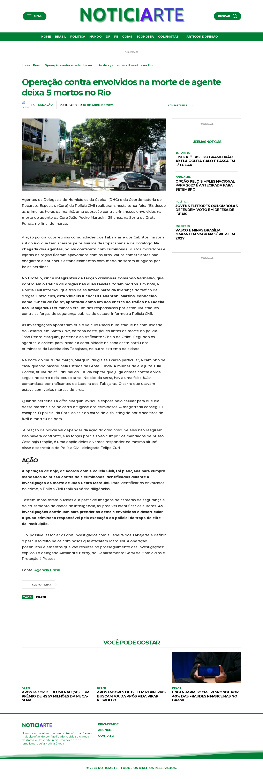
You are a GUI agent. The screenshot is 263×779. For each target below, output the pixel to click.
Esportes (182, 152)
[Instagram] (29, 750)
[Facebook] (199, 105)
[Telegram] (228, 105)
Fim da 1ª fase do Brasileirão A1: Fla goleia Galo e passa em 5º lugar (205, 161)
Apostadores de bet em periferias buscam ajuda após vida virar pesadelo (131, 696)
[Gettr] (237, 105)
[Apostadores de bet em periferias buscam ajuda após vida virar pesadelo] (131, 667)
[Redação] (26, 105)
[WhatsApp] (218, 105)
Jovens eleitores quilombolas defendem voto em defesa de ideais (206, 210)
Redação (45, 104)
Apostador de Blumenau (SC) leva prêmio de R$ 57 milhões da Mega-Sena (56, 696)
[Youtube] (41, 750)
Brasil (37, 65)
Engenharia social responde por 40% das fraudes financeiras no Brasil (205, 696)
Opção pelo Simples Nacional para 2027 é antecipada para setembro (205, 185)
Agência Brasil (47, 570)
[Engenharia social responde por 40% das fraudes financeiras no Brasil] (206, 667)
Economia (183, 177)
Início (26, 65)
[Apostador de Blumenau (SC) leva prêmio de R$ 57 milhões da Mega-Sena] (56, 667)
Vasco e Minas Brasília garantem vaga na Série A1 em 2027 (205, 234)
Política (181, 201)
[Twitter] (209, 105)
